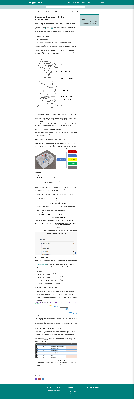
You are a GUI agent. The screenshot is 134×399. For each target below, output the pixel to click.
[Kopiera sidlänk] (36, 379)
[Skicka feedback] (39, 379)
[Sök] (87, 7)
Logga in (101, 2)
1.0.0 (61, 390)
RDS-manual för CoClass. (49, 28)
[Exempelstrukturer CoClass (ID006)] (89, 21)
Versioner (72, 393)
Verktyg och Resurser (74, 391)
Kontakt (71, 395)
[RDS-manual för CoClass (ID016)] (88, 23)
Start (69, 2)
